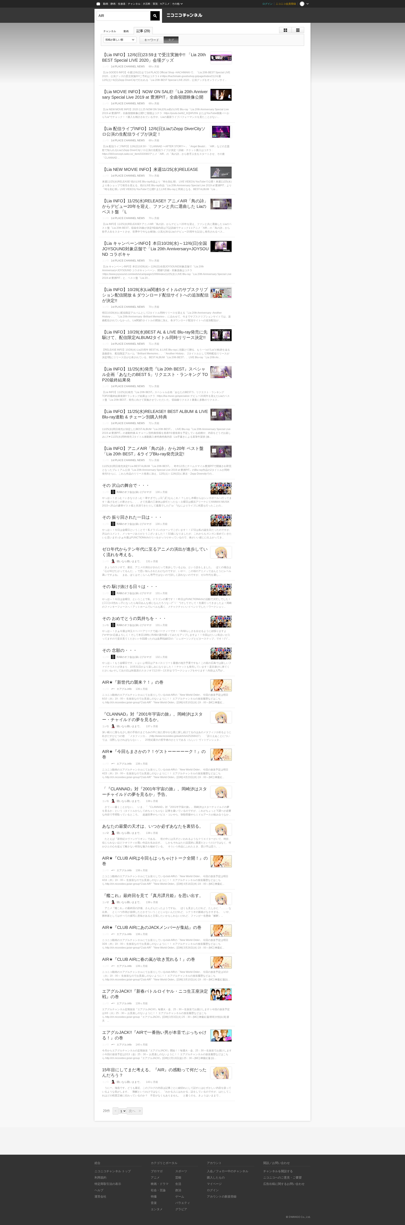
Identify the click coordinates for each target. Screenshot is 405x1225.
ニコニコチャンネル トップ (112, 1171)
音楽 (154, 1203)
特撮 (154, 1196)
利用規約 (100, 1177)
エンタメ (157, 1209)
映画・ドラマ (160, 1184)
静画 (113, 3)
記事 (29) (143, 31)
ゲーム (179, 1196)
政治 (178, 1190)
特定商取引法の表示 (107, 1184)
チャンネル (134, 3)
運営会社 (100, 1196)
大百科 (146, 3)
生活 (178, 1184)
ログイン (267, 3)
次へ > (135, 1111)
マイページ (214, 1184)
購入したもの (216, 1177)
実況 (155, 3)
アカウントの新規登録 (221, 1196)
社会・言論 (158, 1190)
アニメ (155, 1177)
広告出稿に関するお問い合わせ (284, 1184)
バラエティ (182, 1203)
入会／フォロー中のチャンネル (227, 1171)
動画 (105, 3)
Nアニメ (165, 3)
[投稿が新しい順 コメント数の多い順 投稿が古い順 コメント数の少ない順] (120, 40)
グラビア (181, 1209)
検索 (155, 15)
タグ (171, 40)
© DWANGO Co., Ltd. (298, 1216)
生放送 (122, 3)
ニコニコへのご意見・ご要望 (282, 1177)
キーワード (151, 40)
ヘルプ (98, 1190)
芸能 (178, 1177)
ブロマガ (157, 1171)
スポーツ (181, 1171)
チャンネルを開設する (278, 1171)
